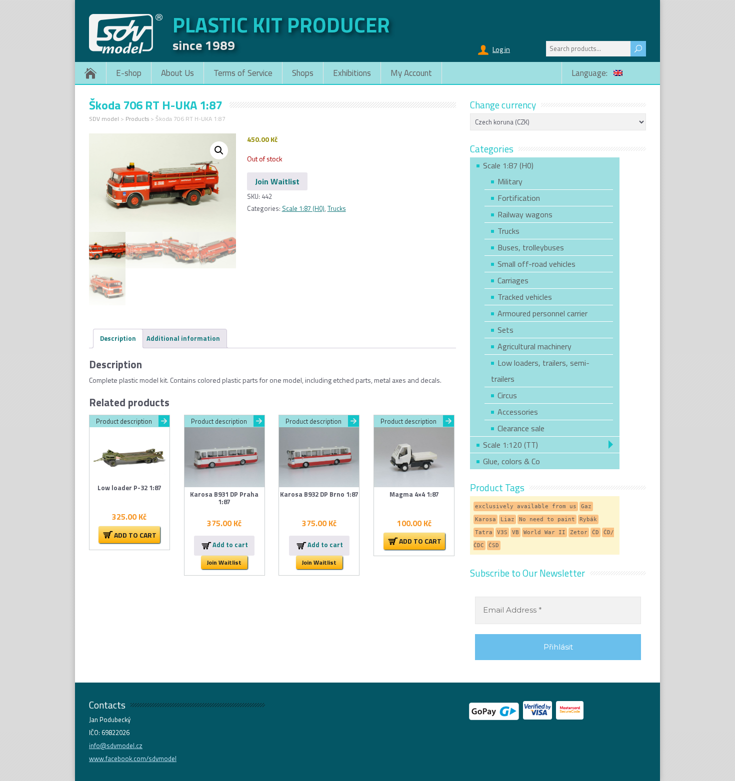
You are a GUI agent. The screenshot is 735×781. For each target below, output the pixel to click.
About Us (177, 72)
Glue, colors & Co (511, 461)
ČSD (493, 545)
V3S (502, 532)
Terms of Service (243, 72)
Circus (507, 395)
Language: (591, 72)
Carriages (513, 280)
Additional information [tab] (183, 338)
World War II (545, 532)
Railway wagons (525, 214)
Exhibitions (352, 72)
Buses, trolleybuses (531, 247)
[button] (219, 150)
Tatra (483, 532)
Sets (506, 330)
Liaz (507, 519)
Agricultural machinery (535, 346)
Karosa (485, 519)
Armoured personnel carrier (543, 313)
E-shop (129, 72)
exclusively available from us (525, 506)
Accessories (518, 412)
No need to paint (547, 519)
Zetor (579, 532)
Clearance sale (521, 428)
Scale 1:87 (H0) (303, 208)
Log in (501, 49)
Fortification (519, 198)
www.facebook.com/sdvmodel (132, 759)
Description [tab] (118, 338)
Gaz (586, 506)
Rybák (588, 519)
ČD (595, 532)
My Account (411, 72)
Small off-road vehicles (537, 264)
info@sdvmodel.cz (115, 746)
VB (515, 532)
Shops (303, 72)
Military (510, 181)
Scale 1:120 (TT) (510, 445)
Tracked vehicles (525, 297)
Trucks (337, 208)
